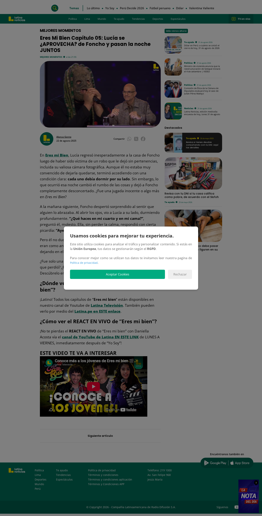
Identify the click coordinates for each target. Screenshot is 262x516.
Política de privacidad (84, 263)
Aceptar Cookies (117, 274)
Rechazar (180, 274)
